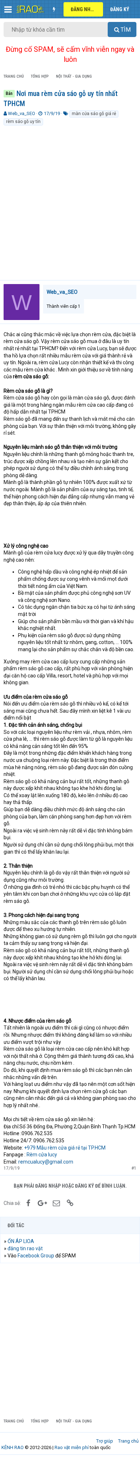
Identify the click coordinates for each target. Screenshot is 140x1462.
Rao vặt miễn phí (72, 1447)
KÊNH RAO (12, 1447)
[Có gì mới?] (54, 9)
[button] (8, 9)
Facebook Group (36, 1255)
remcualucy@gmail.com (45, 1162)
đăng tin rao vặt (25, 1248)
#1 (133, 1168)
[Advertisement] (70, 200)
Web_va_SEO (21, 113)
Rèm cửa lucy (42, 1154)
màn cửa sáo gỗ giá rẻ (94, 113)
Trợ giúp (104, 1441)
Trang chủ (128, 1441)
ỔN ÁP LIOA (21, 1241)
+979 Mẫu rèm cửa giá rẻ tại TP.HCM (65, 1148)
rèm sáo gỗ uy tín (23, 121)
